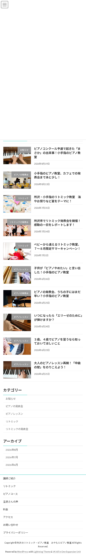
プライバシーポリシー (15, 532)
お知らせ (11, 398)
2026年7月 (12, 457)
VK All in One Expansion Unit (67, 551)
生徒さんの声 (10, 501)
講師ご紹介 (9, 478)
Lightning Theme (42, 551)
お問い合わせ (10, 524)
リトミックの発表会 (17, 428)
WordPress (22, 551)
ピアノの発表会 (14, 406)
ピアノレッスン (14, 413)
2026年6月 (12, 464)
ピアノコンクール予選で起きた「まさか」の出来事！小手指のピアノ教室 (57, 153)
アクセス (8, 517)
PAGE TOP (80, 536)
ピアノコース (10, 493)
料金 (5, 509)
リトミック (12, 421)
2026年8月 (12, 449)
